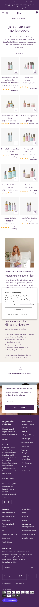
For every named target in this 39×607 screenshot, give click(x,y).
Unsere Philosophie (8, 512)
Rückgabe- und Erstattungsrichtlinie (28, 525)
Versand (24, 520)
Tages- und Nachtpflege (25, 451)
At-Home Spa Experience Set (29, 117)
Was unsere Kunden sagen (8, 525)
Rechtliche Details (27, 538)
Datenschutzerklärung (27, 304)
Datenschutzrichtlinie (28, 534)
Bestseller (24, 431)
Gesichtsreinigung (27, 442)
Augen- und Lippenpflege (26, 458)
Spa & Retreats (7, 542)
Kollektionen (25, 446)
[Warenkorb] (36, 13)
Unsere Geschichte (8, 516)
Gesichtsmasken (27, 463)
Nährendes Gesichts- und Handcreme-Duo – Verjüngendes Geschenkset (10, 80)
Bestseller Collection (10, 218)
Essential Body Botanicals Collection (10, 186)
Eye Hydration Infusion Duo (10, 149)
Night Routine (29, 185)
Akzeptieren (19, 309)
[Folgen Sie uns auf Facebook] (4, 502)
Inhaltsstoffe (6, 520)
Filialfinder (25, 516)
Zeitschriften (6, 538)
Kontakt (24, 512)
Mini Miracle (29, 77)
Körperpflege (26, 439)
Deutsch (30, 576)
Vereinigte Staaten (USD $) (13, 577)
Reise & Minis (26, 471)
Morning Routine (29, 149)
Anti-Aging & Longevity (29, 435)
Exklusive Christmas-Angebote (28, 425)
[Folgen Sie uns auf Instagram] (9, 502)
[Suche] (7, 13)
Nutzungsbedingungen (29, 530)
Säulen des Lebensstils (9, 534)
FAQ (3, 530)
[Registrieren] (32, 567)
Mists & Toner (26, 467)
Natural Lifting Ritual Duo (29, 218)
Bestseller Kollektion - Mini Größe (10, 117)
